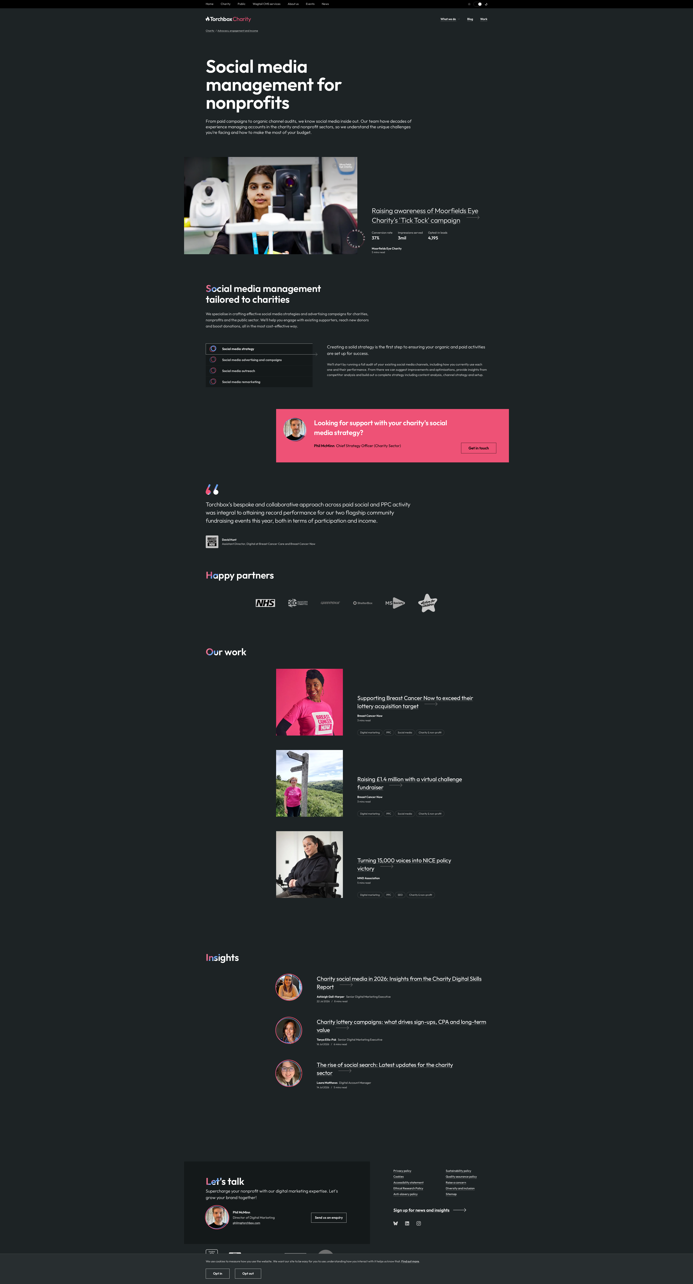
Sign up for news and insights (421, 1210)
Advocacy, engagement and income (237, 30)
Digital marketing (370, 732)
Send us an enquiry (329, 1217)
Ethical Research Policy (408, 1188)
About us (293, 4)
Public (241, 4)
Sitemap (451, 1194)
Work (483, 19)
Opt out (248, 1273)
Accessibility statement (408, 1182)
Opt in (217, 1273)
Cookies (398, 1176)
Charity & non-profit (430, 732)
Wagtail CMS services (266, 4)
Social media (405, 732)
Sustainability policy (458, 1171)
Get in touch (478, 448)
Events (310, 4)
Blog (470, 19)
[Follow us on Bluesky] (395, 1223)
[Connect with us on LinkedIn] (407, 1223)
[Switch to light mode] (477, 4)
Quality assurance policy (461, 1176)
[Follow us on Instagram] (419, 1223)
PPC (388, 732)
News (325, 4)
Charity (225, 4)
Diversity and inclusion (460, 1188)
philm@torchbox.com (246, 1223)
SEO (400, 894)
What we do (448, 19)
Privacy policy (402, 1171)
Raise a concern (456, 1182)
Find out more (410, 1261)
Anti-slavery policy (405, 1194)
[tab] (259, 349)
